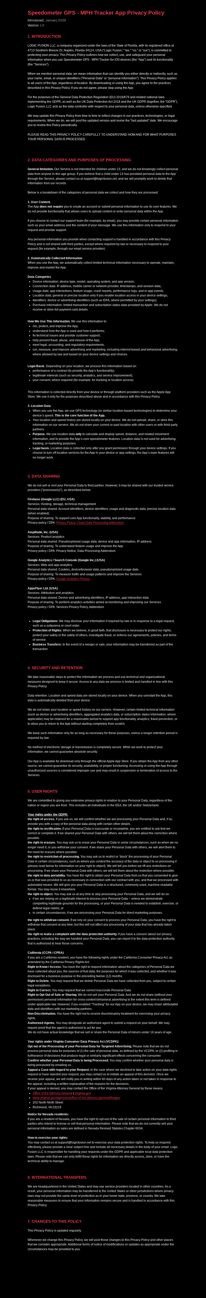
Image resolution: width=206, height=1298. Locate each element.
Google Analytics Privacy (73, 579)
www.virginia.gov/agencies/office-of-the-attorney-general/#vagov (76, 1097)
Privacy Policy (65, 522)
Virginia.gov (83, 1093)
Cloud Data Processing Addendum (100, 522)
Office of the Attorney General (52, 1093)
